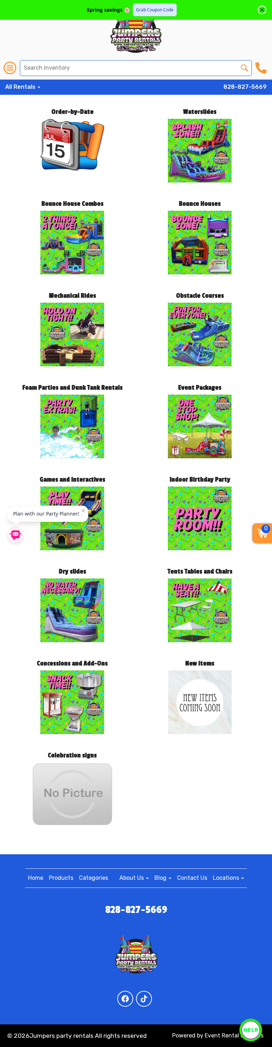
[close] (262, 10)
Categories (93, 877)
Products (61, 877)
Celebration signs (72, 755)
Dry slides (72, 571)
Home (35, 877)
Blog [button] (161, 877)
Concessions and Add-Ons (72, 663)
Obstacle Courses (200, 295)
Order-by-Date (72, 112)
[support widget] (250, 1030)
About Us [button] (132, 877)
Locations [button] (226, 877)
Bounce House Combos (72, 204)
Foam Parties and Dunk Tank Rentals (72, 387)
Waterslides (199, 112)
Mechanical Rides (72, 295)
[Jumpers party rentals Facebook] (125, 999)
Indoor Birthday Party (200, 479)
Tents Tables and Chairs (200, 571)
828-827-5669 (245, 86)
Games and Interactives (72, 479)
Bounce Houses (200, 204)
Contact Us (192, 877)
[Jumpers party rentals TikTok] (144, 999)
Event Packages (199, 387)
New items (199, 663)
